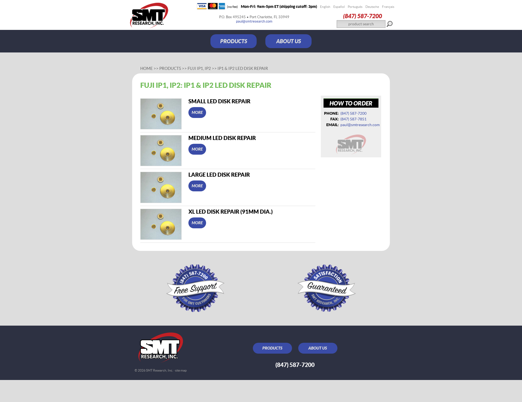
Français (388, 6)
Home (146, 68)
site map (181, 370)
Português (355, 6)
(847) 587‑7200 (362, 16)
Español (339, 6)
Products (170, 68)
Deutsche (372, 6)
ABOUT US (288, 41)
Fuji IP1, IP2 (199, 68)
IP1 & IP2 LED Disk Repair (242, 68)
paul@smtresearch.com (254, 21)
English (325, 6)
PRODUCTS (233, 41)
